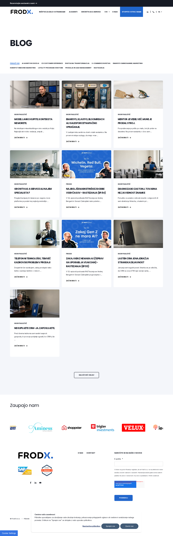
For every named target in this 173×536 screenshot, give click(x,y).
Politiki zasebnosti (154, 475)
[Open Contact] (153, 11)
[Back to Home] (22, 11)
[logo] (35, 464)
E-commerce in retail (101, 63)
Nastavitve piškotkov (91, 526)
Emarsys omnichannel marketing (128, 63)
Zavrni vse (129, 526)
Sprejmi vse (110, 526)
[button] (86, 375)
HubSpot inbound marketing (23, 68)
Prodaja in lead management (78, 68)
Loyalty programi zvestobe (50, 68)
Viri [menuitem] (106, 12)
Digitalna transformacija (77, 63)
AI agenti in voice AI (30, 63)
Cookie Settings (9, 533)
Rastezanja (99, 68)
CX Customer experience (52, 63)
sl (159, 12)
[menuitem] (23, 3)
